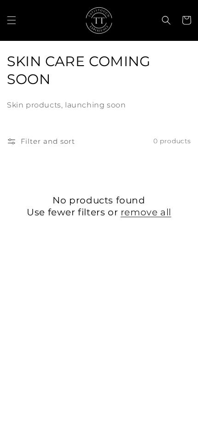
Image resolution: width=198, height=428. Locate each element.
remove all (146, 212)
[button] (11, 20)
